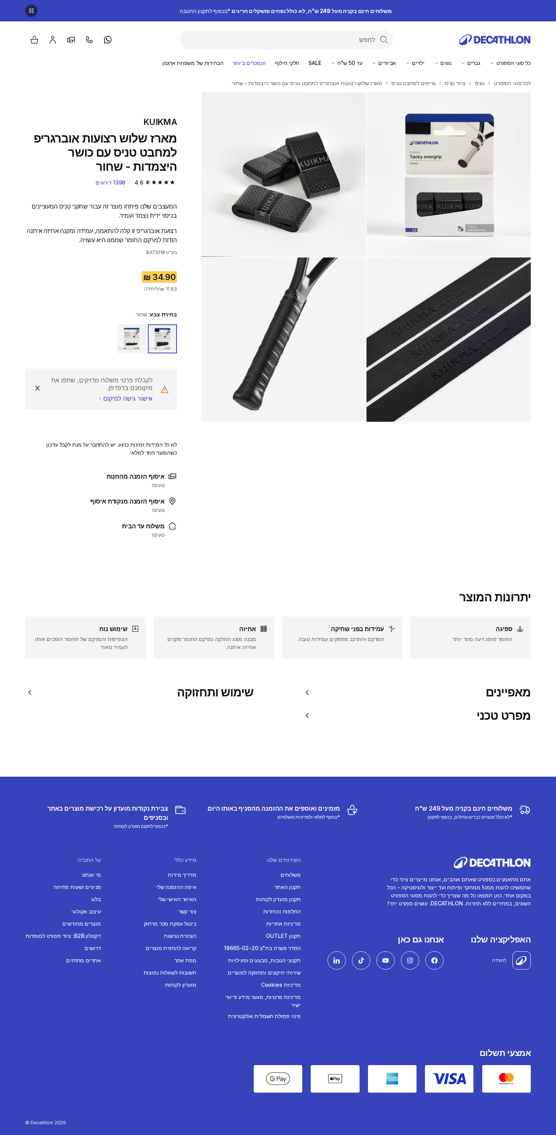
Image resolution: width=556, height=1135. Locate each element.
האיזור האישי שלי (177, 899)
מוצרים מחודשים (81, 923)
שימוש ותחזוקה (215, 692)
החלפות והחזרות (282, 911)
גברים (473, 63)
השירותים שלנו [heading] (284, 860)
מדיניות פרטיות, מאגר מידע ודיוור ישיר (263, 1001)
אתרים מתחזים (83, 960)
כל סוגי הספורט (513, 63)
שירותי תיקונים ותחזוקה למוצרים (264, 972)
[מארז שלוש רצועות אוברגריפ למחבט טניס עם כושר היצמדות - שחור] (448, 174)
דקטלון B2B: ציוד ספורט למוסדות (63, 936)
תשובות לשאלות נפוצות (170, 972)
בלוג (96, 899)
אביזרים (386, 63)
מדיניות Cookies (281, 984)
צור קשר (187, 911)
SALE (314, 63)
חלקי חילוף (287, 63)
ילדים (417, 63)
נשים (445, 63)
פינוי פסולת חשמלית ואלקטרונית (264, 1016)
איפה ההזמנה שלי (176, 887)
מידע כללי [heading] (185, 860)
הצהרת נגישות (180, 936)
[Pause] (31, 11)
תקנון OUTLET (283, 936)
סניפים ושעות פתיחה (77, 887)
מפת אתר (185, 960)
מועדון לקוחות (180, 984)
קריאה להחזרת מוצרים (171, 948)
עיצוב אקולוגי (86, 911)
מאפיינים (508, 692)
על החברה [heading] (89, 860)
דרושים (92, 948)
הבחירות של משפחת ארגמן (193, 63)
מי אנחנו (91, 874)
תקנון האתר (287, 887)
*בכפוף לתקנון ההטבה (286, 11)
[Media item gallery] (366, 257)
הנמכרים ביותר (249, 63)
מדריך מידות (182, 874)
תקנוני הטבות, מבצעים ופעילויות (264, 960)
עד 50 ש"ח (349, 63)
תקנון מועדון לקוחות (278, 899)
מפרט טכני (504, 715)
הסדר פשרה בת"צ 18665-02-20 (262, 948)
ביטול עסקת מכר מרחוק (170, 923)
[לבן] (131, 338)
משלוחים (290, 874)
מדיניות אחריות (283, 923)
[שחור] (162, 338)
